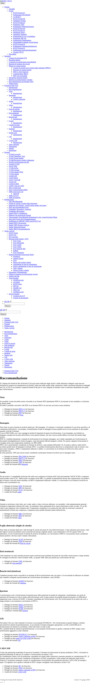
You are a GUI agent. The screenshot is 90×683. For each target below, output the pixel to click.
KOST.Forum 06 (19, 19)
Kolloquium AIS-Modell (21, 15)
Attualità (12, 9)
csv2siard (16, 282)
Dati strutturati (14, 113)
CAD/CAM (13, 141)
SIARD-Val (17, 288)
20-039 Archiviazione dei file (19, 162)
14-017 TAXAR (14, 180)
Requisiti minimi (14, 60)
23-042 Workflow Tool (17, 156)
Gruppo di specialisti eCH (18, 58)
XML (20, 561)
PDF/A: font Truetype (20, 72)
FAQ (15, 260)
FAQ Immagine (18, 243)
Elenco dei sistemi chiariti (22, 262)
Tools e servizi (9, 231)
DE (5, 301)
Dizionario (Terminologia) (18, 272)
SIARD (21, 581)
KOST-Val (12, 235)
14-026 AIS (13, 176)
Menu (2, 3)
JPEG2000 (23, 456)
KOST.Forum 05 (19, 23)
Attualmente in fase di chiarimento (25, 264)
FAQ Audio (17, 245)
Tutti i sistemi (17, 268)
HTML (21, 609)
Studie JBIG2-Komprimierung (19, 229)
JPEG (21, 460)
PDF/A (21, 605)
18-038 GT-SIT (14, 164)
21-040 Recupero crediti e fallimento (21, 160)
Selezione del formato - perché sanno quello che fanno (27, 205)
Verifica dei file (14, 276)
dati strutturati (17, 563)
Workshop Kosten (19, 21)
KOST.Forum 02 (19, 44)
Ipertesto (12, 129)
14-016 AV (12, 182)
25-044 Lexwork (15, 154)
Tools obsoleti (13, 278)
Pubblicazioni (9, 199)
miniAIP (16, 194)
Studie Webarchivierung (17, 227)
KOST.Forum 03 (19, 30)
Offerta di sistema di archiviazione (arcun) (23, 274)
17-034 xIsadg (14, 174)
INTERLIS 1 (23, 634)
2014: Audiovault (15, 188)
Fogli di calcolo (14, 109)
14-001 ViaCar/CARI (16, 186)
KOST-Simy (17, 284)
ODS (20, 541)
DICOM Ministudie (15, 201)
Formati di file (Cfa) (11, 85)
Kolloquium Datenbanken (22, 40)
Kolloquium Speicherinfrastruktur (24, 50)
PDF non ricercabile (20, 76)
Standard (7, 56)
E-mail (11, 121)
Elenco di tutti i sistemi (21, 270)
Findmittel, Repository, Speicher (20, 209)
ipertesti (25, 611)
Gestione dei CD (19, 296)
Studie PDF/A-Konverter (17, 223)
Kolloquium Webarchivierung (23, 27)
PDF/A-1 (22, 411)
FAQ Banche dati (19, 249)
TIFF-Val (16, 290)
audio (20, 492)
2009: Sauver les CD (16, 192)
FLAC (21, 490)
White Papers (13, 84)
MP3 (20, 488)
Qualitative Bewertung (16, 211)
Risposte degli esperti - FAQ (18, 239)
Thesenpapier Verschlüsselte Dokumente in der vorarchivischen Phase (33, 217)
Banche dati (13, 117)
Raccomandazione (15, 89)
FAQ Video (17, 247)
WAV (20, 486)
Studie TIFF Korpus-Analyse (19, 225)
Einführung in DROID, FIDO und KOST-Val (25, 221)
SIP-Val (16, 286)
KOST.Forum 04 (19, 28)
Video (11, 105)
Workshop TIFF (18, 25)
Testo (11, 91)
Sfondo (11, 148)
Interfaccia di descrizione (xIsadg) (20, 80)
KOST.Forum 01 (19, 48)
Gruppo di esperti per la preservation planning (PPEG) (32, 68)
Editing (15, 251)
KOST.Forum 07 (19, 13)
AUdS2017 (17, 17)
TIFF (20, 462)
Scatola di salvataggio (20, 298)
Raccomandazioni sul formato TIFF (21, 82)
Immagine (12, 95)
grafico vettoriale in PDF (27, 636)
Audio (11, 101)
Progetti (7, 152)
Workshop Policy (19, 32)
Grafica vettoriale (19, 99)
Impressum (12, 150)
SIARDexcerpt (18, 280)
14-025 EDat (13, 178)
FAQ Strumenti (18, 253)
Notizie (6, 7)
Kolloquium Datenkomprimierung (25, 46)
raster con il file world (23, 638)
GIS (10, 137)
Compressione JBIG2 (20, 74)
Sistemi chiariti (18, 258)
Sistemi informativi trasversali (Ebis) (21, 255)
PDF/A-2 (22, 409)
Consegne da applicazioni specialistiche (22, 62)
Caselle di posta (14, 125)
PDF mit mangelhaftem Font (19, 207)
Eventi (11, 11)
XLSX (21, 539)
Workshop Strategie (20, 34)
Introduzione (13, 87)
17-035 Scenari (14, 170)
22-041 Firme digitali (16, 158)
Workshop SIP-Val (19, 38)
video (20, 518)
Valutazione (13, 146)
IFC (20, 666)
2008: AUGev (14, 196)
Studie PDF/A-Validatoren (18, 213)
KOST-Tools (13, 233)
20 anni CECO (18, 52)
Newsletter (12, 54)
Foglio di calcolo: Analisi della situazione (23, 203)
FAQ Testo (17, 241)
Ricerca (7, 306)
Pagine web (13, 133)
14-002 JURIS (14, 184)
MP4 (20, 516)
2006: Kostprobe (14, 198)
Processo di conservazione (22, 70)
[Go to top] (1, 682)
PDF (20, 413)
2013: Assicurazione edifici (18, 190)
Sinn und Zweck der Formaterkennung (22, 219)
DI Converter (13, 237)
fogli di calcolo (25, 543)
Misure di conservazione (17, 66)
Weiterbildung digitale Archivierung (25, 42)
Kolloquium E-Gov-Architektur (24, 36)
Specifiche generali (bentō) (18, 78)
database (23, 583)
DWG (21, 668)
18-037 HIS (13, 166)
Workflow (16, 256)
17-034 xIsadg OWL (16, 172)
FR (8, 301)
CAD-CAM (22, 672)
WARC (21, 607)
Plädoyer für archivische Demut (20, 215)
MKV (21, 514)
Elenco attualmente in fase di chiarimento (27, 266)
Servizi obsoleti (14, 294)
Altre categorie (14, 144)
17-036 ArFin (13, 168)
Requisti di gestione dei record (19, 64)
